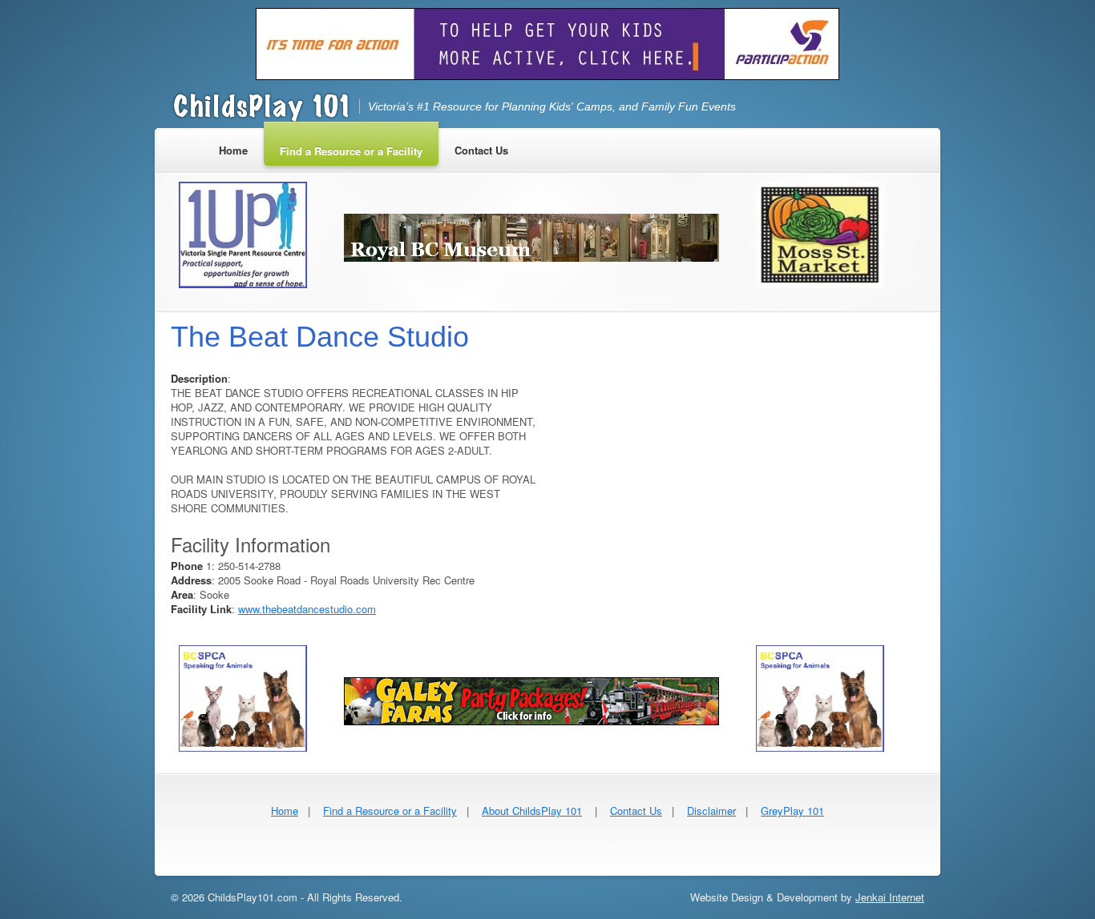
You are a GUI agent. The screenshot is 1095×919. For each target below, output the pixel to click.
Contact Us (636, 810)
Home (284, 810)
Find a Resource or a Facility (390, 810)
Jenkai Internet (889, 897)
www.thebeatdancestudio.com (307, 608)
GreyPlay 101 (792, 810)
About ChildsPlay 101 (532, 810)
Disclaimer (711, 810)
